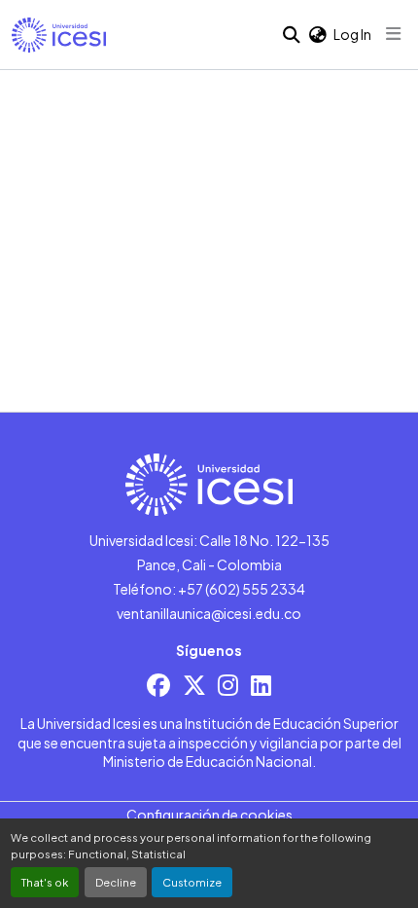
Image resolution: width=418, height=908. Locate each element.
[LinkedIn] (261, 684)
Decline (115, 882)
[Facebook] (158, 684)
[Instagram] (228, 684)
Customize (192, 882)
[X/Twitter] (194, 684)
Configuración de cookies (209, 814)
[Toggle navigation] (393, 34)
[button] (59, 35)
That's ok (44, 882)
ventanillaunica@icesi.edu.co (209, 613)
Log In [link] (352, 34)
